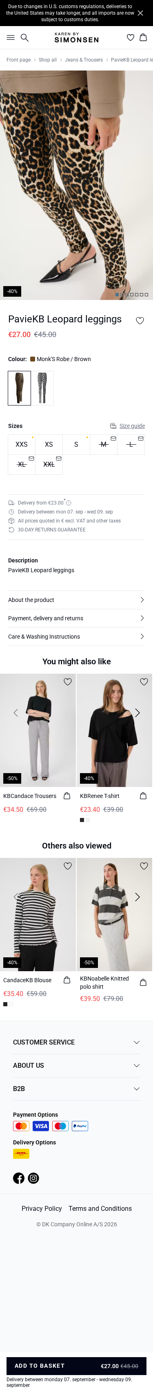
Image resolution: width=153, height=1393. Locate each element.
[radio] (21, 444)
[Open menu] (9, 37)
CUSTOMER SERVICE (44, 1042)
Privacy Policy (42, 1208)
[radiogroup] (76, 455)
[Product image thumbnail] (117, 294)
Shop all (48, 60)
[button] (76, 600)
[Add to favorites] (140, 321)
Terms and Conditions (100, 1208)
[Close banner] (140, 13)
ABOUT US (28, 1065)
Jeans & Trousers (84, 60)
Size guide (132, 426)
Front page (19, 60)
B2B (19, 1089)
